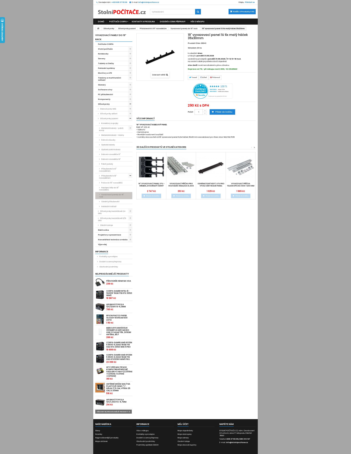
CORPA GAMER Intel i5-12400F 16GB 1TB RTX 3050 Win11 (119, 293)
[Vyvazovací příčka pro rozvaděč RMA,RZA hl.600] (181, 167)
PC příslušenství (105, 94)
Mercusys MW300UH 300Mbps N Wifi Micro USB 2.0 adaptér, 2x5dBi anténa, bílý (118, 331)
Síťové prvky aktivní (108, 113)
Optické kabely (108, 144)
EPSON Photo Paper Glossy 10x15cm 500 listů (117, 317)
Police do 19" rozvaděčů (111, 182)
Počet (190, 112)
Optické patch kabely (110, 149)
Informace (101, 251)
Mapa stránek (101, 441)
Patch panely (107, 164)
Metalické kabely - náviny (112, 135)
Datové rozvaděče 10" (111, 154)
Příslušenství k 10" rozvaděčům (108, 169)
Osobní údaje (184, 441)
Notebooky (103, 53)
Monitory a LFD (105, 73)
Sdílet (204, 77)
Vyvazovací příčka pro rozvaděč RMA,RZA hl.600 (181, 185)
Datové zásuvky (108, 140)
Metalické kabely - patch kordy (111, 129)
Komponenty (104, 99)
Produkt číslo (194, 43)
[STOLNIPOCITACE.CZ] (120, 9)
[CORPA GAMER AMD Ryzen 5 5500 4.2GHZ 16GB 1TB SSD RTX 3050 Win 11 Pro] (100, 346)
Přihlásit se (250, 2)
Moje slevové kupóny (187, 445)
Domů (101, 21)
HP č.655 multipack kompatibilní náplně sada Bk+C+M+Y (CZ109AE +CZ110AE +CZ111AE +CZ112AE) (119, 371)
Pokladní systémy (106, 68)
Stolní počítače (105, 49)
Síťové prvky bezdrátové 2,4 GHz (111, 212)
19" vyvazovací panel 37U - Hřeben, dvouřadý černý (151, 185)
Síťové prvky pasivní (127, 28)
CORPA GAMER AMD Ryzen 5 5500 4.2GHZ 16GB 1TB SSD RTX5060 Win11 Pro (119, 357)
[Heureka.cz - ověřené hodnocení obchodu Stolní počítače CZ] (213, 91)
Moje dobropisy (185, 434)
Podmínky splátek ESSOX (147, 445)
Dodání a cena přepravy (172, 21)
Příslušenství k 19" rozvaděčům (153, 28)
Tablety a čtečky (106, 63)
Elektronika (103, 230)
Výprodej (102, 244)
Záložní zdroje (106, 225)
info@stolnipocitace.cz (237, 442)
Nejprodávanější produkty (112, 273)
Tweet (194, 77)
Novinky (98, 434)
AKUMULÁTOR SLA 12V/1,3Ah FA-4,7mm (116, 400)
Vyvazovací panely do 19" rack (184, 28)
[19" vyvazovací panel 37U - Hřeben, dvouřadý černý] (151, 167)
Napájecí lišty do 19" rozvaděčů (109, 188)
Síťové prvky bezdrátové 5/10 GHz (112, 219)
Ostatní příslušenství (110, 201)
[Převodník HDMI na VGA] (100, 282)
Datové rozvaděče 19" (111, 159)
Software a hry (105, 89)
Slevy (97, 430)
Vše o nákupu (197, 21)
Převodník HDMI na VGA (118, 281)
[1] (100, 307)
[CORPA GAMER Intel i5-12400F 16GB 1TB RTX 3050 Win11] (100, 294)
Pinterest (216, 77)
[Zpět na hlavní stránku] (98, 28)
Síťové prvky (109, 28)
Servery (101, 58)
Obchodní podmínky (108, 266)
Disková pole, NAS (108, 109)
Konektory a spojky (109, 123)
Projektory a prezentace (109, 235)
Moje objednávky (185, 430)
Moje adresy (183, 437)
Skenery (102, 85)
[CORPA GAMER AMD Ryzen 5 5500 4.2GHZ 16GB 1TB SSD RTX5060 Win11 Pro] (100, 358)
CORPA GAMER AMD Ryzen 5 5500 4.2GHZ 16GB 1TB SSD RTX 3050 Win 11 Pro (119, 344)
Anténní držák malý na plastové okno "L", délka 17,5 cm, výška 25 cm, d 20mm (118, 387)
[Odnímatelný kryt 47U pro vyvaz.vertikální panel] (211, 167)
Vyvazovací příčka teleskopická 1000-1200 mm (240, 185)
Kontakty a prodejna (143, 21)
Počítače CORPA (118, 21)
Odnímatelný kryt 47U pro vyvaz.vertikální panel (211, 185)
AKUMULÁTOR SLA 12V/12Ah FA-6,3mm (116, 305)
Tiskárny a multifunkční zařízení (109, 79)
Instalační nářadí (108, 206)
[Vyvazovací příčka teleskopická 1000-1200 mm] (240, 167)
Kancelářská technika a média (113, 239)
